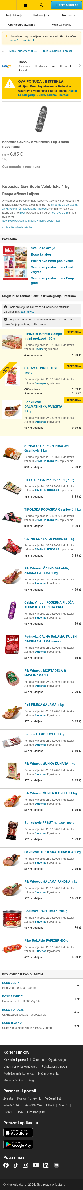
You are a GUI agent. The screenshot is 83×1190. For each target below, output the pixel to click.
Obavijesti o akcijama (21, 24)
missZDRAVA (32, 1105)
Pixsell (7, 1112)
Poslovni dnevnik (29, 1098)
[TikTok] (15, 1165)
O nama (38, 1059)
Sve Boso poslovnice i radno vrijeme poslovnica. (31, 220)
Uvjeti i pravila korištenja (20, 1066)
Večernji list (53, 1098)
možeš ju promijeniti (22, 40)
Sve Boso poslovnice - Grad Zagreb (52, 269)
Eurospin (40, 383)
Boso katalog (41, 254)
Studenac (40, 422)
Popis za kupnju (61, 24)
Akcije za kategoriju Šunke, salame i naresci (47, 92)
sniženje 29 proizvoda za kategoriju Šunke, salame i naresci (40, 206)
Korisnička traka (25, 5)
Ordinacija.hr (36, 1112)
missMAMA (11, 1105)
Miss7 (50, 1105)
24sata (8, 1098)
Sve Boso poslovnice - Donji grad (52, 280)
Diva (20, 1112)
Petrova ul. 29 (60, 212)
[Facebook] (6, 1165)
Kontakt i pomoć (15, 1059)
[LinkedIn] (46, 1165)
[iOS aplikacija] (18, 1132)
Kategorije (39, 15)
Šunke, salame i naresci (57, 51)
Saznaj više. (27, 311)
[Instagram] (25, 1165)
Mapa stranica (13, 1080)
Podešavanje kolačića (18, 1073)
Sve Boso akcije (43, 248)
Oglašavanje (57, 1059)
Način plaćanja (48, 1073)
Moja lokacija (14, 15)
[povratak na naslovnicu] (8, 5)
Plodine (39, 349)
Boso (22, 212)
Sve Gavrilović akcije (18, 227)
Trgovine (67, 15)
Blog (31, 1080)
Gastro (63, 1105)
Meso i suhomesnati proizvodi (24, 51)
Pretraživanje (41, 5)
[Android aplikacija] (18, 1144)
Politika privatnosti (54, 1066)
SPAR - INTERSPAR (47, 461)
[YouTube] (36, 1165)
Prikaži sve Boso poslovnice (52, 260)
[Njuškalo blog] (56, 1165)
